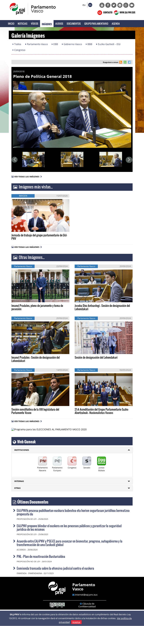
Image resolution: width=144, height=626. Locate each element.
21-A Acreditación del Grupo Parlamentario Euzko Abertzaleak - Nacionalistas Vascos (101, 411)
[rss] (120, 62)
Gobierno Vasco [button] (72, 44)
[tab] (72, 450)
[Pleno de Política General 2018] (72, 114)
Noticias (22, 23)
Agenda (116, 23)
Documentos (74, 23)
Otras (17, 488)
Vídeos (34, 23)
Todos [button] (17, 44)
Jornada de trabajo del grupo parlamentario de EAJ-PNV (39, 236)
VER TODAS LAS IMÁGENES (27, 176)
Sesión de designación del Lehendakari (96, 357)
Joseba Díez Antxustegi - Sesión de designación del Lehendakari (102, 307)
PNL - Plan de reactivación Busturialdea (41, 556)
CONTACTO (107, 12)
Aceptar (76, 622)
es (90, 5)
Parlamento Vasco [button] (37, 44)
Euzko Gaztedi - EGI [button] (108, 44)
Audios (59, 23)
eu (84, 5)
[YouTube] (101, 5)
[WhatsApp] (125, 5)
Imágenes (47, 23)
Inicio (11, 23)
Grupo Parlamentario (96, 23)
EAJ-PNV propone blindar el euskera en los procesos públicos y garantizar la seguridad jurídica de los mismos (69, 527)
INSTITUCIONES (21, 450)
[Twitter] (113, 5)
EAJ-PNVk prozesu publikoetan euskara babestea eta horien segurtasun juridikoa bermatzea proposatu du (73, 512)
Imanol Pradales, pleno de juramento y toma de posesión (37, 307)
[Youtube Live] (131, 5)
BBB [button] (89, 44)
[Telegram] (119, 5)
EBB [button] (55, 44)
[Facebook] (107, 5)
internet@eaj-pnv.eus (86, 594)
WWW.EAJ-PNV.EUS (127, 12)
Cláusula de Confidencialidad (87, 605)
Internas (19, 481)
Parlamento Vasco (83, 586)
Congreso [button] (19, 50)
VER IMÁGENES (27, 226)
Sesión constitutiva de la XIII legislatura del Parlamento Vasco (35, 411)
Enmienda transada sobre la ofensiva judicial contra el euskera (55, 568)
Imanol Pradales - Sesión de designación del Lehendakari (35, 359)
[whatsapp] (124, 62)
